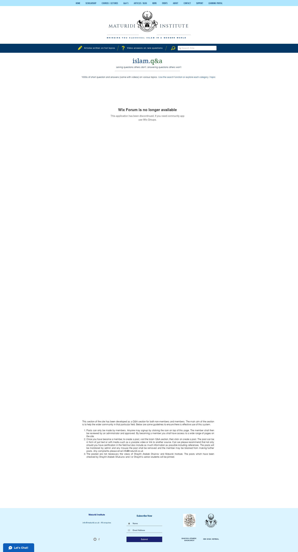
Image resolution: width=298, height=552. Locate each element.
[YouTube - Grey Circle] (95, 539)
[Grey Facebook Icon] (99, 539)
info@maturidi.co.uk (133, 450)
